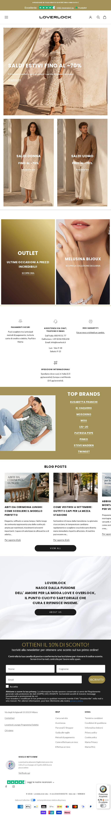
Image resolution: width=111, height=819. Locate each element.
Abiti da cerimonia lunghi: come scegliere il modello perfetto (24, 511)
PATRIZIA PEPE (83, 433)
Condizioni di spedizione (95, 723)
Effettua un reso (62, 747)
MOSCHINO (83, 414)
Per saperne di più (13, 540)
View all (55, 548)
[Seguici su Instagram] (13, 786)
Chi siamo (9, 730)
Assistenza (60, 723)
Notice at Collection (22, 800)
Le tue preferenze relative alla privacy (51, 800)
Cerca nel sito (61, 718)
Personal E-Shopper (64, 727)
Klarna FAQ (90, 747)
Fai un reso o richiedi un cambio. (90, 332)
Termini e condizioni (94, 718)
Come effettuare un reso (66, 742)
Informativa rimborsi (94, 727)
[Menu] (108, 786)
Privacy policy (91, 732)
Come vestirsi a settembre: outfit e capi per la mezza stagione (72, 511)
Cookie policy (91, 737)
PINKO (84, 439)
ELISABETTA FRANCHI (84, 402)
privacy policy (76, 701)
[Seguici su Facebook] (6, 786)
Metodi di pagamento (65, 737)
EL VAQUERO (84, 408)
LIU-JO (83, 426)
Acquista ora (14, 79)
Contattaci (9, 718)
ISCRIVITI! (97, 679)
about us (55, 612)
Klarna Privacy (91, 742)
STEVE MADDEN (84, 445)
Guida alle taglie (62, 732)
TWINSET (84, 451)
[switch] (103, 805)
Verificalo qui (24, 773)
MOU (84, 420)
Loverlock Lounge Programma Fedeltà (21, 724)
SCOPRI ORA (28, 273)
